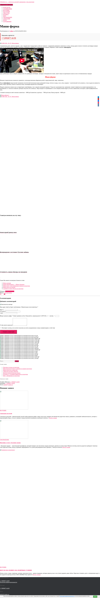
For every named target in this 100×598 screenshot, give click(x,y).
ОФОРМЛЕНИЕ (7, 17)
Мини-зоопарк (7, 283)
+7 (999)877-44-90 (9, 38)
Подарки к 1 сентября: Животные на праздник (15, 374)
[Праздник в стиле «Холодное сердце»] (14, 438)
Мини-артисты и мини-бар (10, 370)
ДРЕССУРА (6, 13)
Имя (1, 309)
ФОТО (5, 20)
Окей (95, 596)
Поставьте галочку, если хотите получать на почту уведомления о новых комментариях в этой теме (28, 328)
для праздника (8, 292)
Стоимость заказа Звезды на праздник (13, 288)
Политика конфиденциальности (8, 582)
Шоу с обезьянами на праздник (11, 375)
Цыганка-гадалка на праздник (11, 367)
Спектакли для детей (6, 413)
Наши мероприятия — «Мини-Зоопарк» (14, 284)
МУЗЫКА (6, 14)
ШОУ (4, 16)
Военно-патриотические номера (11, 373)
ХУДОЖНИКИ (7, 21)
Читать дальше (53, 418)
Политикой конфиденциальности (67, 596)
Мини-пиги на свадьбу (9, 287)
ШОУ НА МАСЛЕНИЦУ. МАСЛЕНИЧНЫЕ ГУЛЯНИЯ (16, 570)
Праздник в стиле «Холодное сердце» (10, 442)
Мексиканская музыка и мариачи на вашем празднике (17, 368)
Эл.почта (3, 311)
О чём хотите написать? (6, 325)
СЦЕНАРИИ (6, 18)
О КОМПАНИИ (7, 9)
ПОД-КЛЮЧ (6, 11)
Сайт (1, 313)
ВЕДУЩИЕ (6, 10)
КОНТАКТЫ (6, 7)
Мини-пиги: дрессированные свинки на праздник (16, 286)
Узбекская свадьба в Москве (10, 371)
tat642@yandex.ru (8, 384)
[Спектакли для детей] (14, 409)
